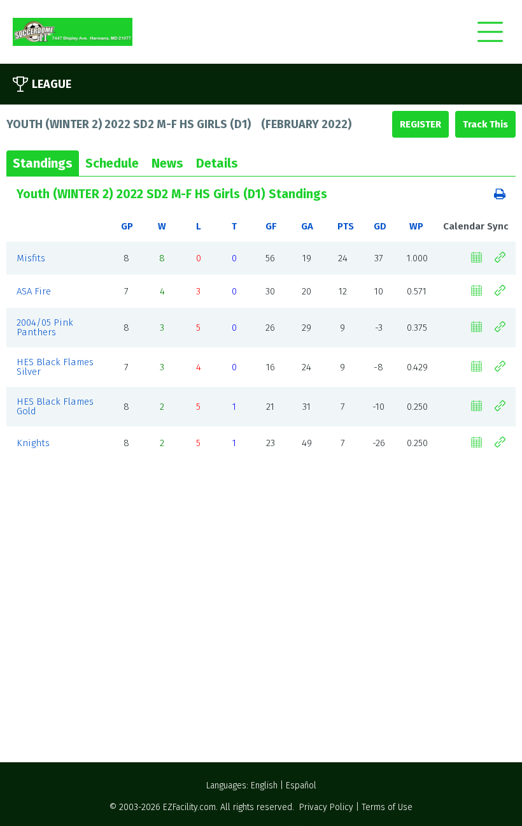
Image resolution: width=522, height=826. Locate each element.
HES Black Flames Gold (55, 406)
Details (217, 163)
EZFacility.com (189, 807)
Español (301, 785)
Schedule (112, 163)
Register (420, 124)
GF (270, 226)
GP (127, 226)
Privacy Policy (326, 807)
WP (416, 226)
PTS (345, 226)
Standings (43, 163)
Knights (33, 443)
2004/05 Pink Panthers (45, 327)
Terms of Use (387, 807)
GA (307, 226)
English (264, 785)
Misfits (31, 258)
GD (380, 226)
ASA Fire (34, 291)
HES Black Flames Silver (55, 366)
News (167, 163)
